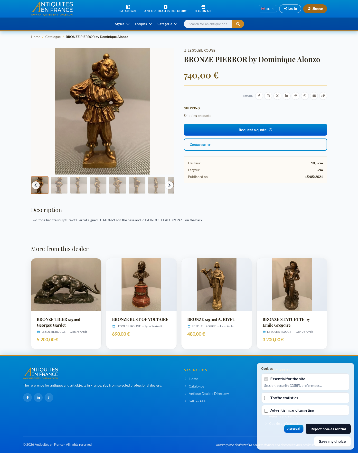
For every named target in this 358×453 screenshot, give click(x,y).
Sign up (317, 8)
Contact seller (200, 144)
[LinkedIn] (38, 397)
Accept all (293, 428)
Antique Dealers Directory (209, 393)
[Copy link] (323, 96)
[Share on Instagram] (268, 96)
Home (35, 37)
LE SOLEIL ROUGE (201, 50)
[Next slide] (169, 185)
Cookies (267, 368)
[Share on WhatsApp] (305, 96)
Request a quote (253, 129)
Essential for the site (287, 378)
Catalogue (53, 37)
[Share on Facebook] (259, 96)
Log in (292, 8)
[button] (39, 185)
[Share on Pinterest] (296, 96)
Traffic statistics (284, 397)
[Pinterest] (49, 397)
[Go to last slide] (36, 185)
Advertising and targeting (292, 410)
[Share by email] (314, 96)
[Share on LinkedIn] (287, 96)
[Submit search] (238, 24)
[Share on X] (277, 96)
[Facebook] (27, 397)
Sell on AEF (197, 401)
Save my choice (332, 441)
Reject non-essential (328, 428)
